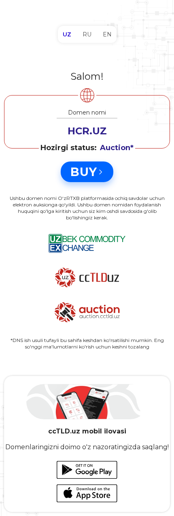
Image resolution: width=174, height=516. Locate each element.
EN (107, 34)
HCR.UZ (87, 131)
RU (87, 34)
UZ (67, 34)
